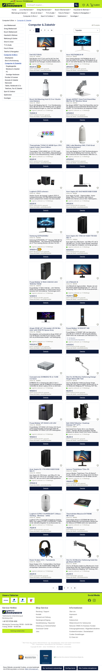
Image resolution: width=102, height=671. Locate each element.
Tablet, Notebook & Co (13, 86)
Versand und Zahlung (43, 617)
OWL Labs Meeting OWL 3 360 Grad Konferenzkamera (80, 146)
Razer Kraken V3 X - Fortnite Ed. (42, 560)
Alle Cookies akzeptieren (88, 668)
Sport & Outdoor (9, 91)
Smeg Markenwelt (10, 29)
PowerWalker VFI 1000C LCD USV (43, 423)
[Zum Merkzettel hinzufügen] (61, 51)
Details (45, 74)
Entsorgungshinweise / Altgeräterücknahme (84, 629)
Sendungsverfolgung (43, 620)
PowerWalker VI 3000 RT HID (77, 328)
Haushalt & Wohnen (10, 35)
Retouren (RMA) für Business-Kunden (82, 626)
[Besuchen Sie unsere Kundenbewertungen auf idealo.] (46, 657)
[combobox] (50, 5)
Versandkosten (55, 642)
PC (7, 72)
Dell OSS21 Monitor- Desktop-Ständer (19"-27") (78, 424)
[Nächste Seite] (48, 30)
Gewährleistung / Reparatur (45, 623)
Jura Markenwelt (10, 25)
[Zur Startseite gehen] (12, 5)
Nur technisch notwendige (52, 668)
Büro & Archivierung (12, 61)
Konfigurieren (70, 668)
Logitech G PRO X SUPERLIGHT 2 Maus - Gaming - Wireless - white (46, 515)
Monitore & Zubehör (13, 69)
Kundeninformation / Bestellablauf (81, 631)
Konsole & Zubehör (11, 80)
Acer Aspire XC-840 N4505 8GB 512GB (81, 192)
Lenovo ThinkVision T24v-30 (77, 469)
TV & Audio (8, 45)
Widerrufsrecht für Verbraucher (80, 623)
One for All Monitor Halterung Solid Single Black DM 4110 (82, 561)
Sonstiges (7, 98)
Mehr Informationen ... (32, 669)
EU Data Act (73, 637)
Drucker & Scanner (11, 77)
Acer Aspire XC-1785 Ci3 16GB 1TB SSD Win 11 (81, 237)
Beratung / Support (42, 611)
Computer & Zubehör (13, 63)
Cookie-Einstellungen (76, 634)
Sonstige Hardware (12, 74)
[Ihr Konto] (87, 5)
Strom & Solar (9, 42)
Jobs (37, 631)
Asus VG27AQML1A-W (74, 55)
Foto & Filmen (8, 48)
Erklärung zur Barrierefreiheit (46, 626)
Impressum (73, 614)
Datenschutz (73, 620)
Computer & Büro (10, 55)
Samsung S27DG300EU (39, 236)
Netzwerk (8, 83)
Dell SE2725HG (36, 55)
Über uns (72, 611)
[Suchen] (76, 5)
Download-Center (42, 629)
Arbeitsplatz (9, 58)
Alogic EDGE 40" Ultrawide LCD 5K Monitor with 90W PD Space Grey (45, 329)
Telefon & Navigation (11, 52)
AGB (70, 617)
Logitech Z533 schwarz (39, 192)
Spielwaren (8, 95)
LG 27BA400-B (72, 282)
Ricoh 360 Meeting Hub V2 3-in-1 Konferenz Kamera (45, 100)
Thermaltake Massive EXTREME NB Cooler (79, 515)
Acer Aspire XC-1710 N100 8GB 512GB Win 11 (44, 470)
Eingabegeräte (11, 66)
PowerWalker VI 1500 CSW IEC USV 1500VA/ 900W (44, 283)
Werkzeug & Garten (10, 38)
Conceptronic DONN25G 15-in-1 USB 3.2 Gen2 (44, 378)
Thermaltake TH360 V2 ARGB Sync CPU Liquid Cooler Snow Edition (46, 146)
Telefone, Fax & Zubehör (13, 88)
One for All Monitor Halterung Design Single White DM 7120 (81, 378)
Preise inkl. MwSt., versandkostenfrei (40, 70)
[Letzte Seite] (51, 30)
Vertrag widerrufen (17, 631)
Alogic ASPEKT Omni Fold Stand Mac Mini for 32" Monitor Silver (81, 100)
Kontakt (38, 614)
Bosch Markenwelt (10, 32)
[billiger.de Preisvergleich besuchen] (69, 657)
